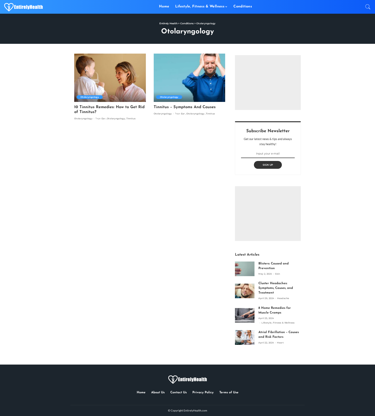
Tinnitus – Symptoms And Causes (185, 107)
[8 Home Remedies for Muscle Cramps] (244, 315)
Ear (103, 119)
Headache (283, 298)
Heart (280, 343)
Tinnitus (131, 119)
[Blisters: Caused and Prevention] (244, 268)
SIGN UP (268, 164)
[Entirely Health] (23, 7)
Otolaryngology (89, 97)
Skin (277, 274)
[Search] (368, 7)
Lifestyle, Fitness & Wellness (278, 323)
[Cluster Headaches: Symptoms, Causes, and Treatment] (244, 291)
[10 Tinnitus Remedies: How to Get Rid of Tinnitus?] (110, 78)
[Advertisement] (268, 82)
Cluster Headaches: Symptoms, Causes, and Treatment (275, 288)
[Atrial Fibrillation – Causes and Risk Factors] (244, 337)
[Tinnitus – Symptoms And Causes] (189, 78)
